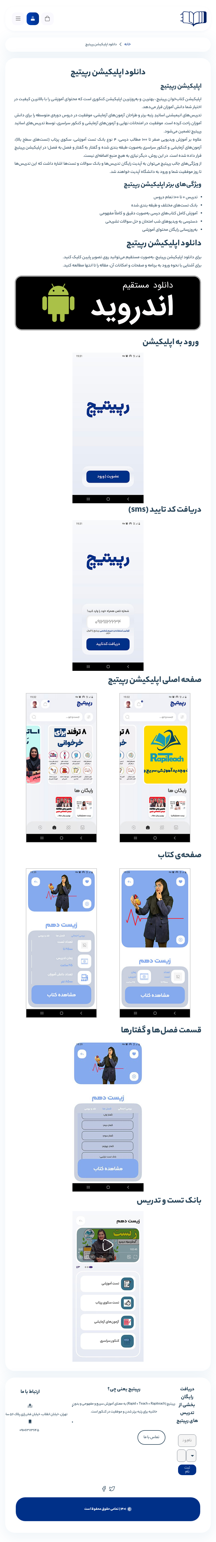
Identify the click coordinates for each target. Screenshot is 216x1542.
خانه (127, 44)
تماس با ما (151, 1437)
